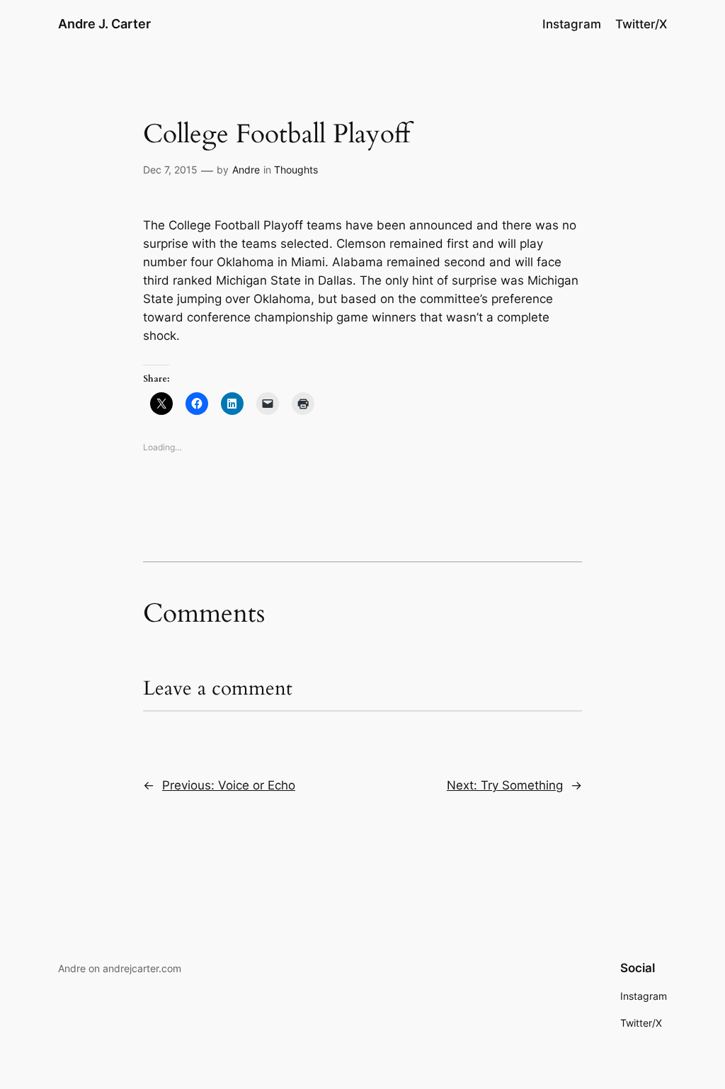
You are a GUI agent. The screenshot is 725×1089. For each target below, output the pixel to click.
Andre (246, 170)
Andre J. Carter (104, 23)
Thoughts (296, 170)
